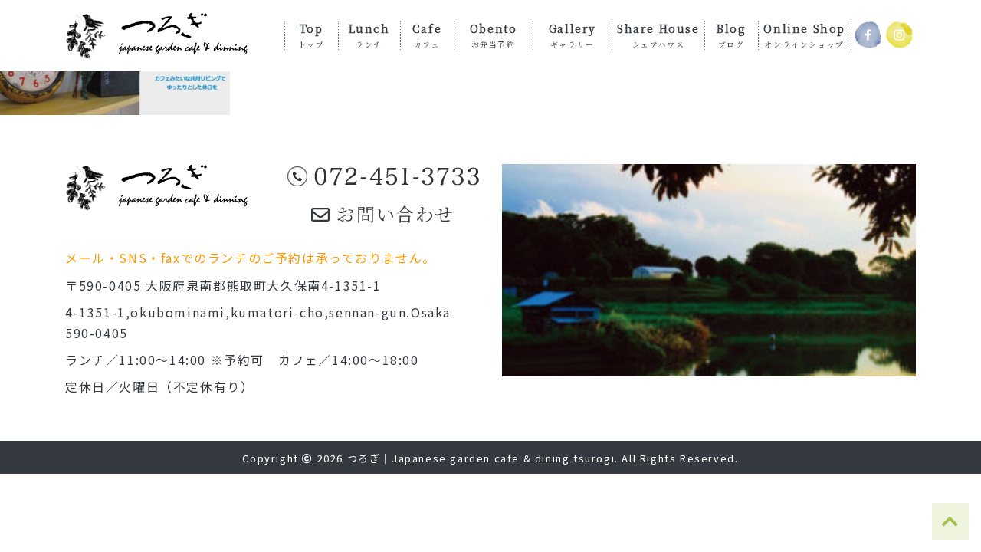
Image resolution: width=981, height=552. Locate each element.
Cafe (426, 35)
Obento (493, 35)
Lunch (369, 35)
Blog (731, 35)
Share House (658, 35)
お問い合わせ (392, 213)
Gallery (572, 35)
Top (311, 35)
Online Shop (804, 35)
